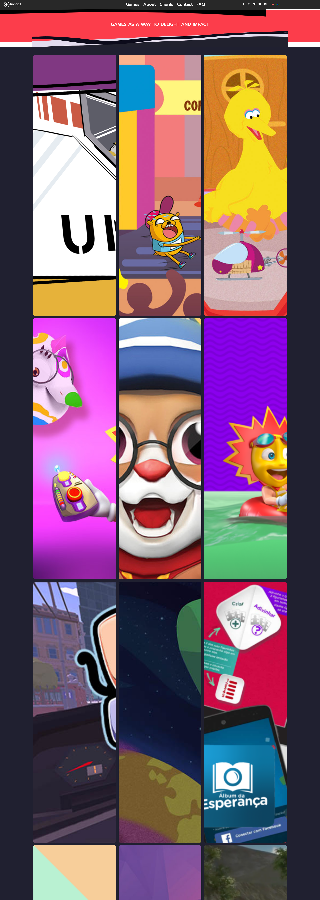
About (149, 4)
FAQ (200, 4)
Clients (166, 4)
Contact (185, 4)
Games (133, 4)
